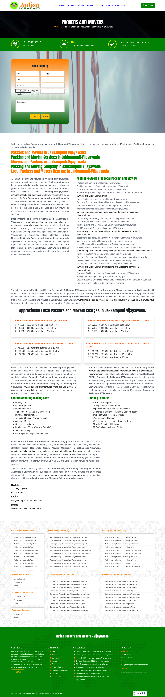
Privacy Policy (57, 667)
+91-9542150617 (128, 655)
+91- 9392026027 (32, 45)
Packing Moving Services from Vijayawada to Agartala (69, 544)
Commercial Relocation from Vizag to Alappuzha (122, 610)
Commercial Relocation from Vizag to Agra (119, 591)
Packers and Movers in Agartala (25, 544)
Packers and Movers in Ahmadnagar (26, 550)
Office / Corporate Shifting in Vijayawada (92, 661)
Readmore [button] (18, 672)
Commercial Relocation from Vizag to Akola (120, 607)
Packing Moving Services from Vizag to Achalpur (121, 537)
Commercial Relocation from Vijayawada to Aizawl (67, 600)
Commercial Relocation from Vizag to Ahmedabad (122, 597)
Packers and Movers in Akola (24, 563)
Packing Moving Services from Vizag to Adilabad (121, 541)
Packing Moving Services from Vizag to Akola (120, 563)
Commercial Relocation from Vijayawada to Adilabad (68, 584)
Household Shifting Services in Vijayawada (93, 658)
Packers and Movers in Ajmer (24, 560)
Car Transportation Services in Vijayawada (93, 670)
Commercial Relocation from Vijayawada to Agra (67, 591)
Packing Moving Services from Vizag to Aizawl (121, 557)
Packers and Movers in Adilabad (25, 541)
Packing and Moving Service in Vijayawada (93, 652)
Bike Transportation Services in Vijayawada (93, 664)
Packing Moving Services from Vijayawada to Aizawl (68, 557)
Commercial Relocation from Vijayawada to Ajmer (67, 604)
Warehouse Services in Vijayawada (90, 673)
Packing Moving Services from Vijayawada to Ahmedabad (70, 554)
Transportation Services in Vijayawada (91, 667)
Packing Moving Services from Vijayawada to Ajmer (68, 560)
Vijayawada (18, 582)
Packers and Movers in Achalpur (25, 537)
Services (81, 5)
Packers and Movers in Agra (23, 547)
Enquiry (109, 5)
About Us (70, 5)
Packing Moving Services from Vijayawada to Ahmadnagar (70, 550)
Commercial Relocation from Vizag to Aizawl (120, 600)
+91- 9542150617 (32, 42)
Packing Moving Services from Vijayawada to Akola (68, 563)
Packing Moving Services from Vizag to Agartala (121, 544)
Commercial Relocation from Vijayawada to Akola (67, 607)
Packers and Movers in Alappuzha (26, 566)
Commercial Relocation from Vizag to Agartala (121, 588)
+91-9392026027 (128, 657)
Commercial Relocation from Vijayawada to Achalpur (68, 581)
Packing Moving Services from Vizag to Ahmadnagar (123, 550)
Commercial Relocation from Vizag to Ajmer (120, 604)
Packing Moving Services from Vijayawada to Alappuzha (69, 566)
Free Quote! (148, 5)
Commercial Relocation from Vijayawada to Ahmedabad (69, 597)
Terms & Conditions (60, 670)
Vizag (16, 586)
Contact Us (120, 5)
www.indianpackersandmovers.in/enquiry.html (65, 475)
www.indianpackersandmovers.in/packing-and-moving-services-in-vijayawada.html (114, 251)
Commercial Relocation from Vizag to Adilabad (121, 584)
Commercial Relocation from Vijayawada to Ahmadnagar (70, 594)
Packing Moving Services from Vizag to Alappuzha (122, 566)
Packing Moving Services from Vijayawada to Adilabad (69, 541)
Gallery (100, 5)
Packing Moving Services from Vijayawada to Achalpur (69, 537)
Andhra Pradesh (19, 579)
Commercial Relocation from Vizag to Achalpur (121, 581)
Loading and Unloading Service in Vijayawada (94, 655)
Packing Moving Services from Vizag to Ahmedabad (123, 554)
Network (90, 5)
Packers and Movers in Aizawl (24, 557)
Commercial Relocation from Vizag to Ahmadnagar (122, 594)
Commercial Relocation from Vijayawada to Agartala (68, 588)
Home (61, 5)
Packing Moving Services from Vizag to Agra (120, 547)
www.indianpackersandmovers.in (26, 195)
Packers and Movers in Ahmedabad (26, 554)
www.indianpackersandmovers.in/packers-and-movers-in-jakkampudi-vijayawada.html (114, 300)
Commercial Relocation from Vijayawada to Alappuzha (69, 610)
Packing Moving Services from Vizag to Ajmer (120, 560)
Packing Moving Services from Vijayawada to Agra (67, 547)
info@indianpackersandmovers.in (83, 46)
